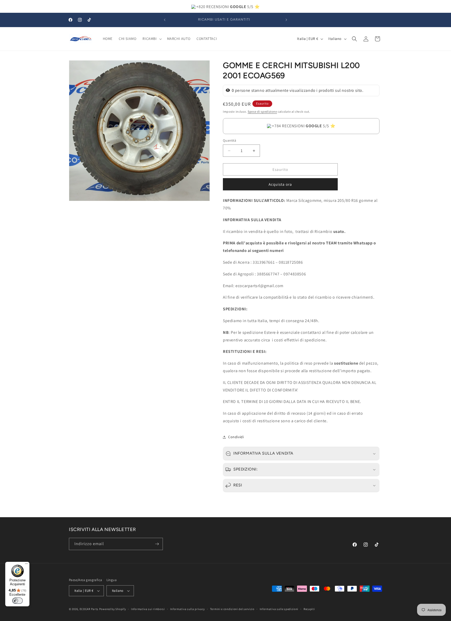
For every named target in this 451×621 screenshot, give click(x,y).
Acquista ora (280, 184)
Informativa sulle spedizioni (279, 609)
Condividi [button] (236, 437)
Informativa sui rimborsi (148, 609)
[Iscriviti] (157, 544)
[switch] (17, 601)
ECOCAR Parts (89, 609)
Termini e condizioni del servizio (232, 609)
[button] (151, 38)
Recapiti (309, 609)
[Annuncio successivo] (286, 20)
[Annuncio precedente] (164, 20)
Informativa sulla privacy (187, 609)
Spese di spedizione (262, 111)
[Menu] (26, 565)
